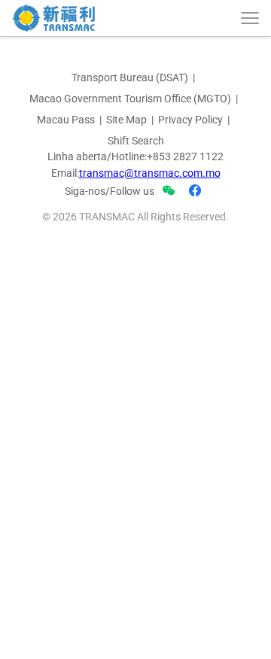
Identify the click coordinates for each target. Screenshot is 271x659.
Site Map (126, 120)
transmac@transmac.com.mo (150, 173)
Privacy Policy (190, 120)
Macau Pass (66, 120)
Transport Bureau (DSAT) (130, 77)
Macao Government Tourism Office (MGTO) (130, 99)
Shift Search (136, 141)
